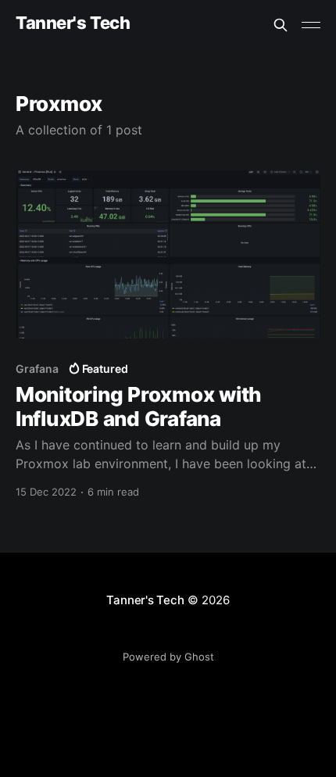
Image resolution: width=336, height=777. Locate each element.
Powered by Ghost (168, 656)
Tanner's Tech (73, 23)
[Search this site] (280, 25)
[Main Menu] (311, 25)
